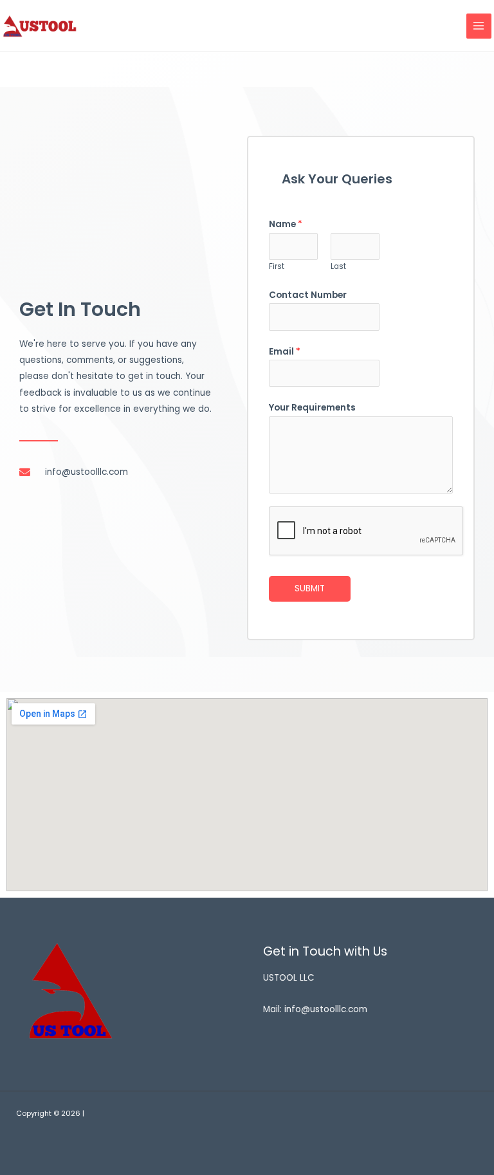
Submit (310, 588)
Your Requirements (312, 408)
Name (285, 224)
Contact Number (308, 295)
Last (338, 266)
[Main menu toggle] (478, 26)
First (276, 266)
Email (284, 352)
